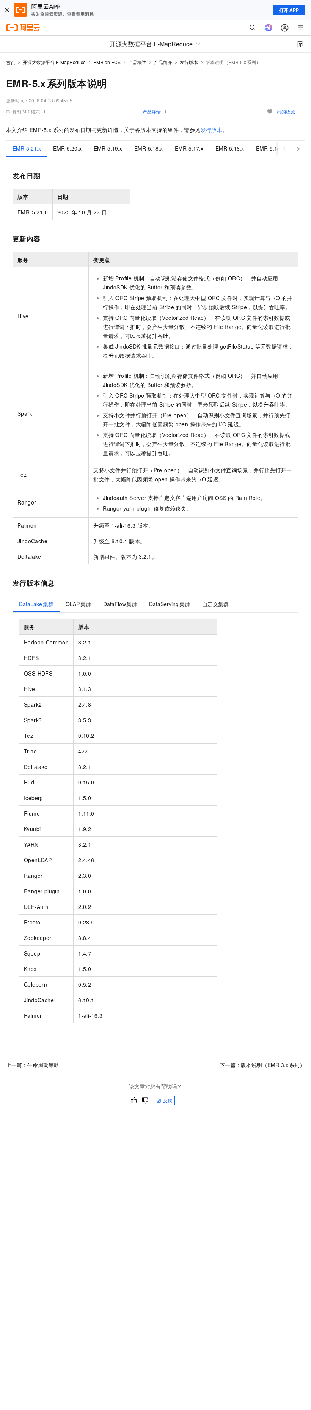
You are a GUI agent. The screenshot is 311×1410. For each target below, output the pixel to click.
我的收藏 (286, 111)
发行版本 (189, 62)
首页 (10, 62)
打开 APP (289, 9)
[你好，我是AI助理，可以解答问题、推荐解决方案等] (268, 28)
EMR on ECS (107, 62)
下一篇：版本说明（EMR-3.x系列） (262, 1065)
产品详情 (152, 111)
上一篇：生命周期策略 (32, 1065)
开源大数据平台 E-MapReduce (54, 62)
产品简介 (163, 62)
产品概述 (137, 62)
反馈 (167, 1100)
